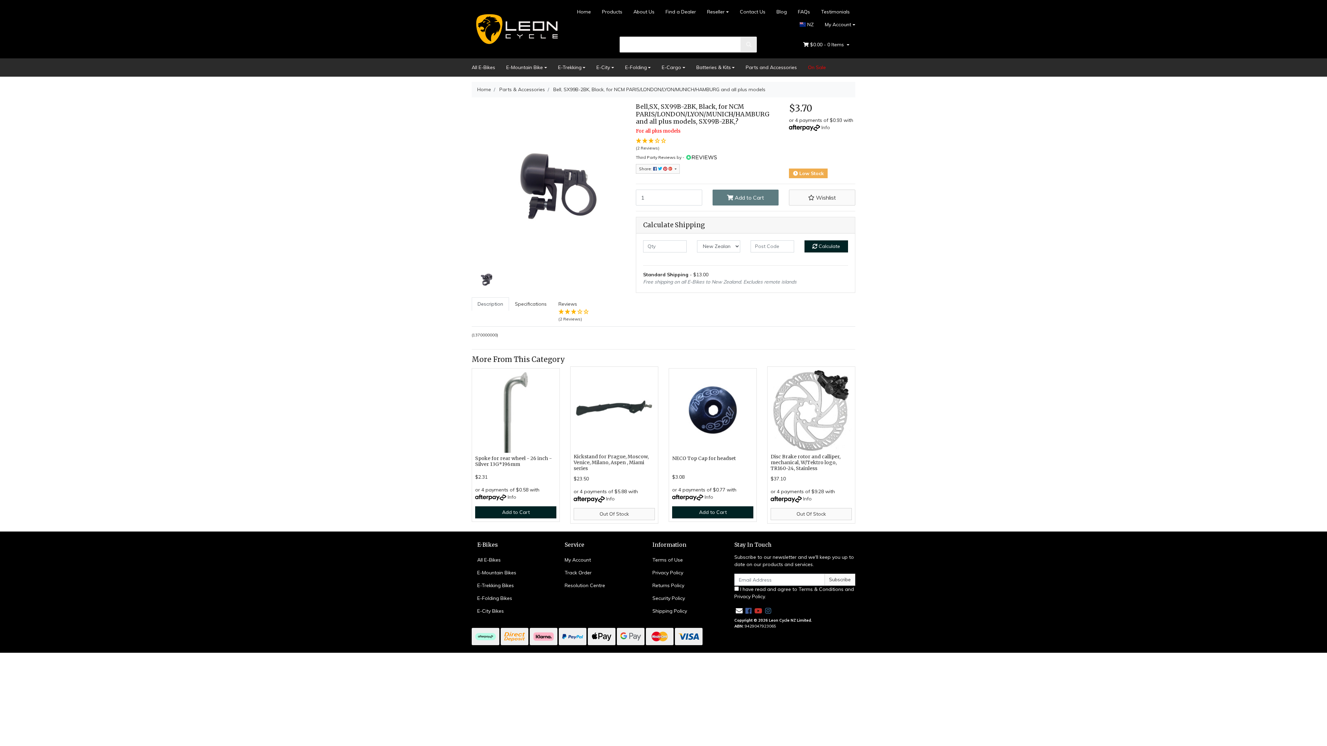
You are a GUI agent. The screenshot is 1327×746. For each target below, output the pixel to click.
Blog (782, 12)
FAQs (804, 12)
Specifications (531, 304)
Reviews (570, 311)
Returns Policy (668, 585)
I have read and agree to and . (794, 593)
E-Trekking (570, 67)
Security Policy (668, 598)
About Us (644, 12)
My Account (838, 24)
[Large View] (487, 279)
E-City (603, 67)
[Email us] (739, 610)
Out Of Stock (614, 514)
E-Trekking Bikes (495, 585)
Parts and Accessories (771, 67)
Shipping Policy (669, 611)
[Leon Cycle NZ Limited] (516, 29)
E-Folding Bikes (494, 598)
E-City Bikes (490, 611)
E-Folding (636, 67)
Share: (646, 168)
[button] (822, 197)
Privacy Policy (667, 573)
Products (612, 12)
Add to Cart (748, 197)
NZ (810, 24)
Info (825, 127)
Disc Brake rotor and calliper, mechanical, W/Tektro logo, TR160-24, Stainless (805, 462)
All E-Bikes (483, 67)
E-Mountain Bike (524, 67)
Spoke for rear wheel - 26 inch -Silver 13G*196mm (513, 461)
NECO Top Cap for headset (704, 458)
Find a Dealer (681, 12)
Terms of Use (667, 560)
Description (490, 304)
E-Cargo (671, 67)
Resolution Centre (585, 585)
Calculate (828, 246)
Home (584, 12)
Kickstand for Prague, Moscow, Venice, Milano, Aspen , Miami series (611, 462)
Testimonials (835, 12)
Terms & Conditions (821, 589)
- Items (827, 44)
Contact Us (752, 12)
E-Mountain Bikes (496, 573)
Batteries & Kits (713, 67)
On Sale (817, 67)
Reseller (716, 12)
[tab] (490, 312)
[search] (749, 44)
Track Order (578, 573)
